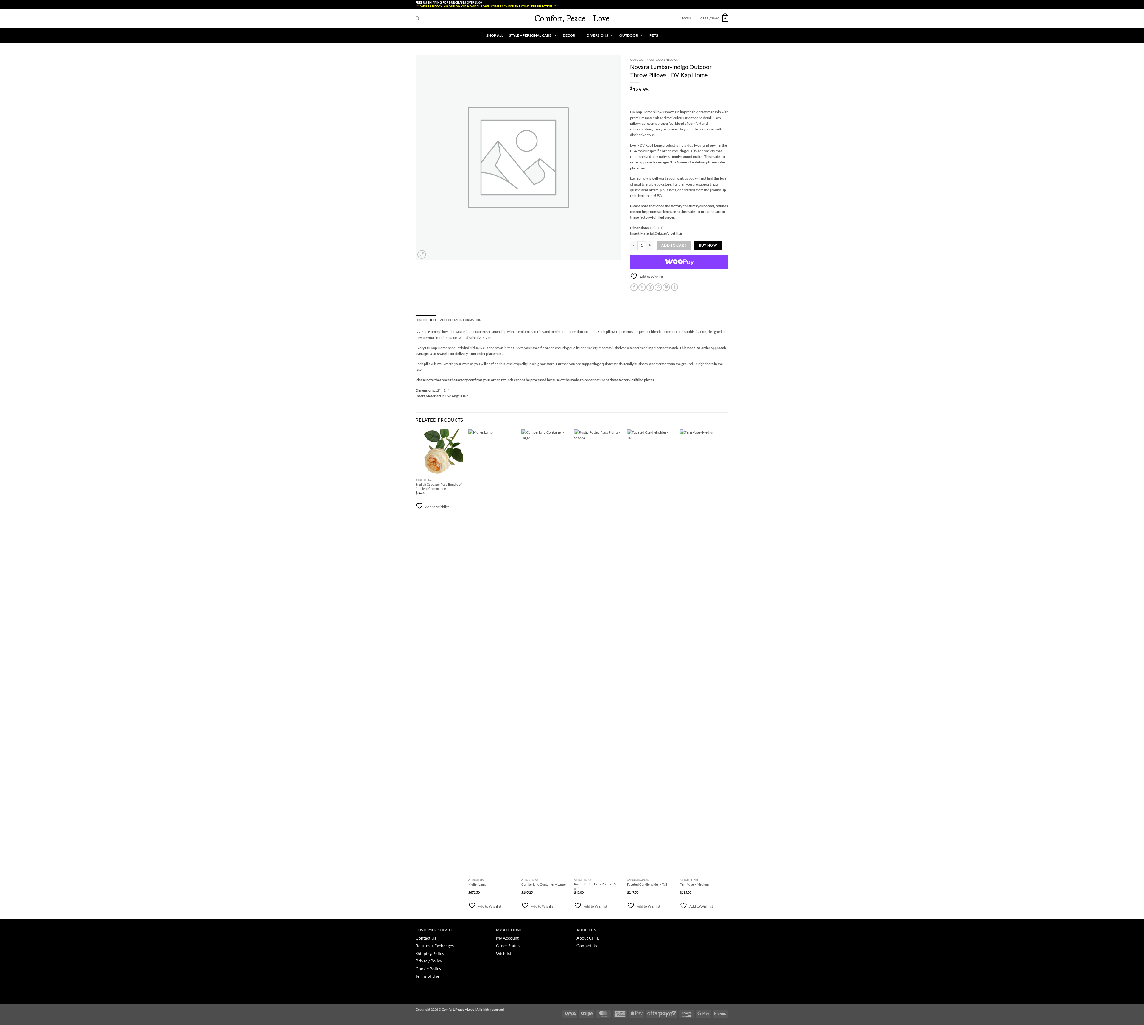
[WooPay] (679, 262)
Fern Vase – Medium (694, 884)
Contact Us (426, 937)
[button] (686, 18)
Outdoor (637, 59)
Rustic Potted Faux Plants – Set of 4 (596, 886)
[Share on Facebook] (634, 287)
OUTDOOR (628, 35)
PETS (653, 35)
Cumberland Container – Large (543, 884)
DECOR (569, 35)
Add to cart (673, 245)
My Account (507, 937)
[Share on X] (642, 287)
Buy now (708, 245)
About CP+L (588, 937)
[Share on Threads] (650, 287)
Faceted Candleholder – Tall (647, 884)
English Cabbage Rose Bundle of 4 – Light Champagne (439, 486)
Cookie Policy (428, 968)
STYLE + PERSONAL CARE (530, 35)
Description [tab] (426, 320)
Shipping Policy (430, 953)
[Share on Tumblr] (674, 287)
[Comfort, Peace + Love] (572, 18)
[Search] (417, 18)
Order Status (508, 945)
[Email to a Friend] (658, 287)
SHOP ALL (494, 35)
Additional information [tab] (460, 320)
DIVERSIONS (597, 35)
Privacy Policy (429, 960)
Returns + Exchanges (435, 945)
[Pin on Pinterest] (666, 287)
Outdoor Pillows (663, 59)
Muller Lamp (477, 884)
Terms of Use (427, 976)
